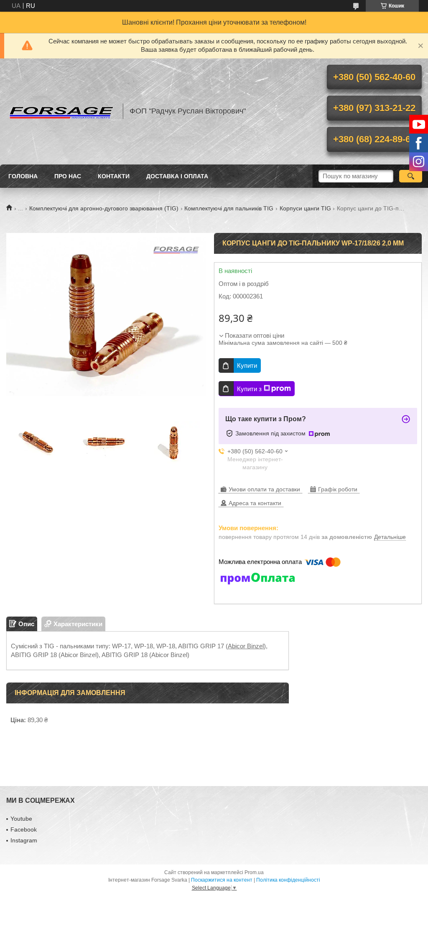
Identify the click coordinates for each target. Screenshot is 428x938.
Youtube (21, 818)
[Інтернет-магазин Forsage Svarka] (60, 111)
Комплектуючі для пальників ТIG (228, 208)
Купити (247, 365)
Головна (23, 176)
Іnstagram (23, 840)
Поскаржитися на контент (221, 880)
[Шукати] (410, 176)
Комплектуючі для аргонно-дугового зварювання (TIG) (103, 208)
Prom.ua (254, 872)
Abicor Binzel (246, 646)
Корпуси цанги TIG (305, 208)
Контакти (114, 176)
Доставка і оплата (177, 176)
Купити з (249, 388)
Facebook (23, 829)
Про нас (67, 176)
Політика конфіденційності (288, 880)
